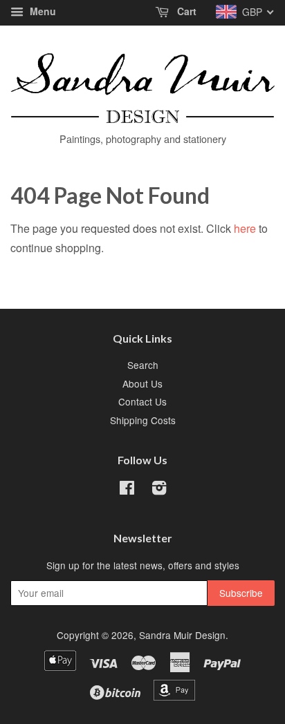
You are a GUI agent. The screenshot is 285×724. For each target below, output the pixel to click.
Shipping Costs (143, 420)
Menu (41, 11)
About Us (142, 383)
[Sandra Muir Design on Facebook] (127, 490)
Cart (185, 11)
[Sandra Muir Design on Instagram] (159, 490)
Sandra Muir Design (182, 635)
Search (142, 365)
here (245, 228)
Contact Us (142, 401)
